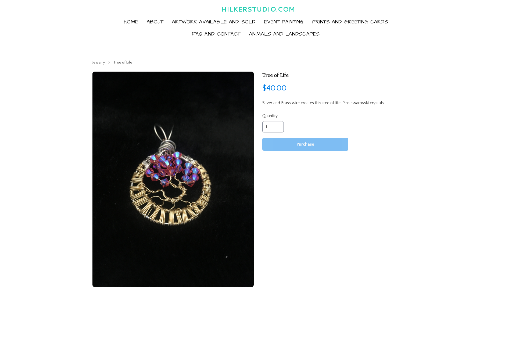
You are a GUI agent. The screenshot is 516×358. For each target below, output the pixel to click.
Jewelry (98, 62)
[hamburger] (96, 8)
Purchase (305, 144)
